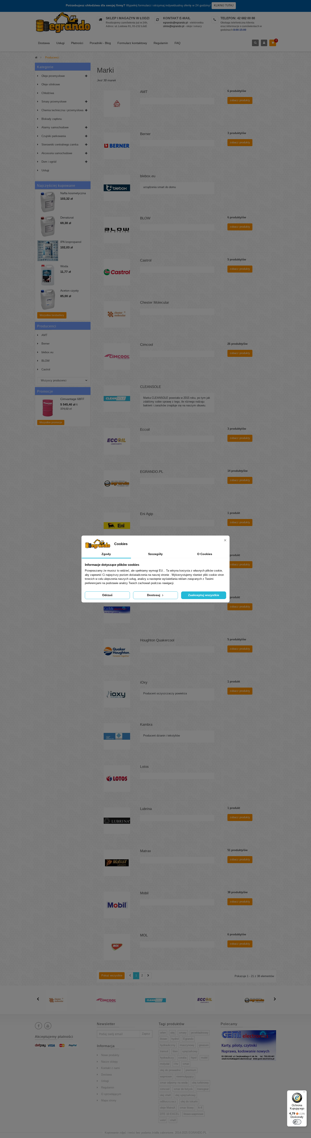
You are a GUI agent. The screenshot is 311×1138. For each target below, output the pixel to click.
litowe (163, 1038)
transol (164, 1051)
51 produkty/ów (237, 850)
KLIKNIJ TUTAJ (224, 5)
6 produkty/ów (236, 91)
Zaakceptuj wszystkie (203, 595)
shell (173, 1120)
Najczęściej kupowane (56, 185)
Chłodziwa (47, 93)
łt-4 (200, 1107)
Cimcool (146, 345)
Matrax (145, 851)
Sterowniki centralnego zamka (59, 144)
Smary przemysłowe (53, 101)
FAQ (177, 43)
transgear (203, 1089)
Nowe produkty (110, 1055)
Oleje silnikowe (50, 84)
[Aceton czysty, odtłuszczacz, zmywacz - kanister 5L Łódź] (47, 299)
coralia (182, 1057)
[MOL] (117, 946)
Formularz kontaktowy (132, 43)
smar (186, 1063)
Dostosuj (154, 595)
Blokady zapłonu (51, 118)
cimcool (164, 1089)
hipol (194, 1057)
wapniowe (166, 1076)
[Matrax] (117, 862)
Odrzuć (107, 595)
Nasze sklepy (109, 1061)
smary (183, 1032)
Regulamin (161, 43)
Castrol (45, 369)
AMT (44, 335)
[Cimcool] (117, 356)
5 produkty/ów (236, 259)
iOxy (143, 682)
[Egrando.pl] (63, 23)
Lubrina (146, 809)
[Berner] (117, 145)
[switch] (297, 1121)
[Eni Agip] (117, 525)
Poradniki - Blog (100, 43)
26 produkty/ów (237, 343)
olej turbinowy (200, 1082)
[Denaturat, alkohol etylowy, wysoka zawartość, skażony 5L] (47, 226)
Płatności (77, 43)
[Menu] (304, 1092)
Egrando (188, 1038)
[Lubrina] (117, 820)
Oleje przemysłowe (53, 76)
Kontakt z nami (110, 1068)
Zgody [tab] (106, 554)
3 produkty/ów (236, 133)
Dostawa (44, 43)
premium (191, 1070)
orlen (163, 1032)
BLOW (45, 360)
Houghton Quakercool (157, 640)
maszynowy (187, 1045)
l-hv (176, 1063)
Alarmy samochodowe (55, 127)
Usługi (60, 43)
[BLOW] (117, 229)
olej (172, 1032)
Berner (45, 343)
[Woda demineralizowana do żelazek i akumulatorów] (47, 275)
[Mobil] (117, 904)
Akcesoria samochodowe (56, 153)
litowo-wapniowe (193, 1114)
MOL (144, 935)
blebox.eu (47, 352)
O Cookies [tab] (204, 554)
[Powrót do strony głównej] (36, 57)
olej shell (165, 1095)
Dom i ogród (48, 161)
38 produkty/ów (237, 892)
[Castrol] (117, 272)
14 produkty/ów (237, 470)
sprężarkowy (190, 1051)
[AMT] (117, 103)
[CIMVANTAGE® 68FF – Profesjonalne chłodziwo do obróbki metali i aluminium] (47, 407)
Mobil (144, 893)
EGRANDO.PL (151, 472)
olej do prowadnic (170, 1070)
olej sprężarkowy (185, 1095)
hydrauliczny (167, 1045)
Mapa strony (108, 1100)
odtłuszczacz (168, 1101)
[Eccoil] (117, 441)
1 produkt (233, 513)
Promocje (45, 391)
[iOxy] (117, 694)
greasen (204, 1045)
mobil (204, 1057)
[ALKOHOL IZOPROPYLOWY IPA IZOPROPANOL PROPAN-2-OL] (47, 250)
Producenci (46, 326)
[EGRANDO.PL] (117, 483)
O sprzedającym (111, 1094)
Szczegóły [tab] (155, 554)
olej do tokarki (189, 1101)
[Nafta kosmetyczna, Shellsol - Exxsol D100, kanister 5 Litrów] (47, 202)
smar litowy (187, 1107)
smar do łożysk (183, 1089)
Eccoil (145, 430)
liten (175, 1051)
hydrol (175, 1038)
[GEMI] (117, 609)
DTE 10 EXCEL (169, 1114)
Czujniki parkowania (53, 136)
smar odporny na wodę (174, 1082)
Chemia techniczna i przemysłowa (62, 110)
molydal (164, 1063)
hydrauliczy (167, 1057)
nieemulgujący (185, 1076)
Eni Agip (146, 514)
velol (163, 1120)
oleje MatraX (167, 1107)
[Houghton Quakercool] (117, 651)
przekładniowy (199, 1032)
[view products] (56, 1000)
